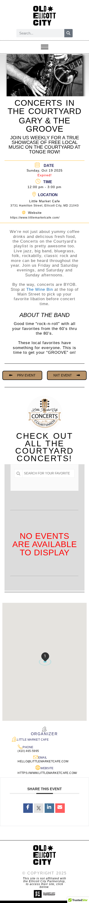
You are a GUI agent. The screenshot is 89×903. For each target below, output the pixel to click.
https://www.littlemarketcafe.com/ (35, 217)
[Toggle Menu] (44, 47)
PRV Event (26, 375)
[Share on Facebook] (28, 808)
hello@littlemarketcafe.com (43, 761)
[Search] (68, 33)
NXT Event (62, 375)
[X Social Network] (38, 808)
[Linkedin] (49, 808)
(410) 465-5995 (28, 751)
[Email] (60, 808)
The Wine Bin (39, 289)
